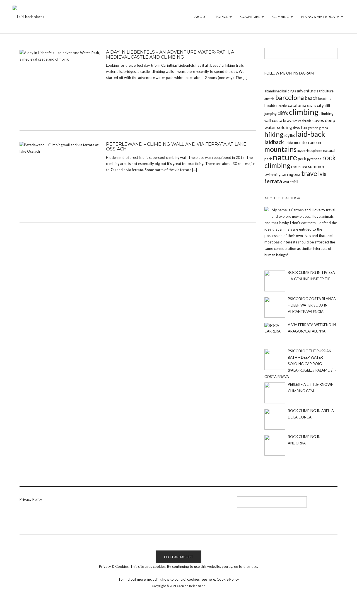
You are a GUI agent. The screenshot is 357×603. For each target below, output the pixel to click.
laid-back (310, 134)
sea (304, 167)
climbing (304, 112)
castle (283, 105)
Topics (222, 17)
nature (285, 157)
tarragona (290, 174)
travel (310, 173)
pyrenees (314, 159)
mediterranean (307, 142)
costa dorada (303, 121)
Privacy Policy (31, 499)
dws (296, 127)
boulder (271, 105)
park (302, 158)
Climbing (281, 17)
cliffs (283, 113)
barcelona (289, 97)
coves (318, 120)
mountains (280, 149)
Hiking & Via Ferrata (320, 17)
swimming (272, 175)
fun (304, 127)
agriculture (325, 91)
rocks (296, 166)
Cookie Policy (228, 579)
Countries (250, 17)
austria (269, 98)
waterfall (290, 181)
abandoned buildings (280, 91)
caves (311, 106)
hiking (273, 134)
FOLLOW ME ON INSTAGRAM (289, 73)
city (320, 105)
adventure (306, 90)
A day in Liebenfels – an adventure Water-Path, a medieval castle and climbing (170, 54)
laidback (274, 142)
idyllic (289, 135)
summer (316, 166)
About (200, 17)
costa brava (283, 120)
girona (323, 128)
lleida (289, 143)
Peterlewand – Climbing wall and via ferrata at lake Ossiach (176, 147)
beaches (324, 99)
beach (311, 98)
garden (313, 128)
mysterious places (309, 150)
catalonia (297, 105)
